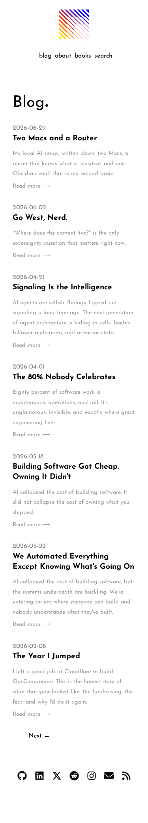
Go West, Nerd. (40, 218)
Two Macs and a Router (55, 138)
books (83, 56)
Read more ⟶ (31, 186)
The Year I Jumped (46, 656)
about (63, 56)
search (103, 56)
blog (45, 56)
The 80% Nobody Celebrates (64, 377)
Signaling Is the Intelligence (62, 287)
